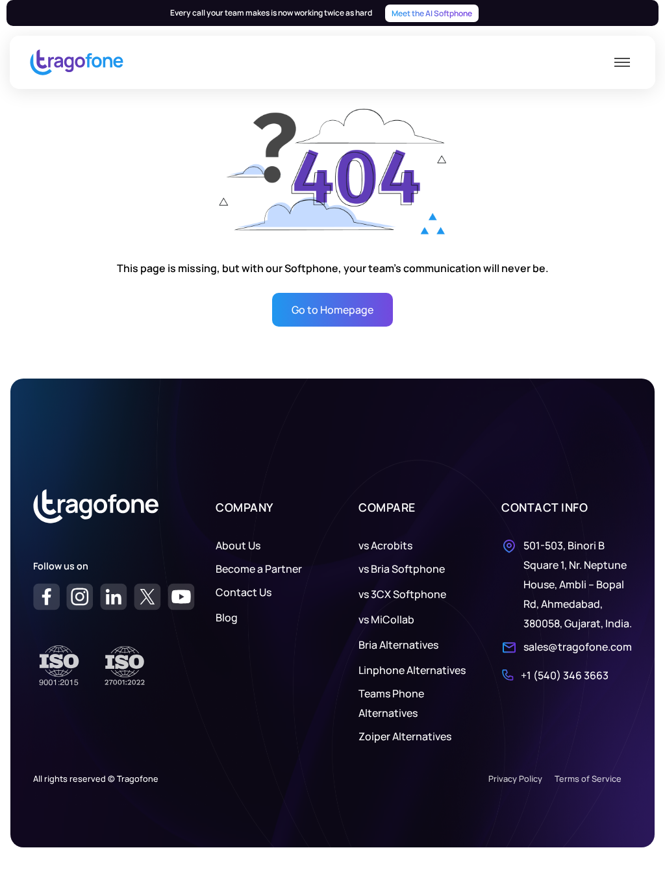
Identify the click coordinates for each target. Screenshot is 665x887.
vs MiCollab (386, 619)
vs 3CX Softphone (402, 594)
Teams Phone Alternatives (391, 703)
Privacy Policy (515, 778)
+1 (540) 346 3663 (565, 675)
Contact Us (243, 592)
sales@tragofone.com (577, 647)
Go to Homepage (332, 310)
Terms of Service (588, 778)
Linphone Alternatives (412, 670)
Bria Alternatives (398, 645)
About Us (238, 545)
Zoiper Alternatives (404, 736)
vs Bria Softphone (401, 569)
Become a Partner (259, 569)
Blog (227, 617)
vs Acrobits (385, 545)
